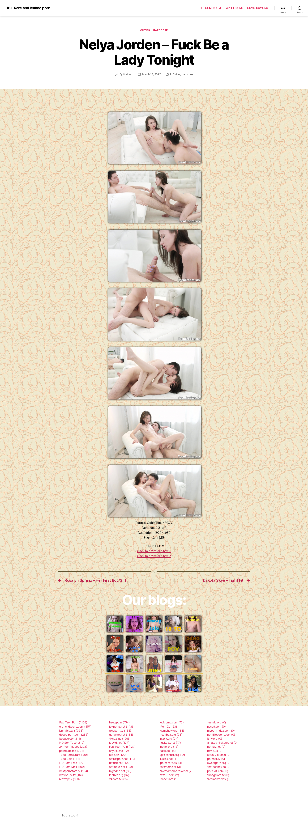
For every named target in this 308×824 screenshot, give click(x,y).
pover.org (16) (169, 746)
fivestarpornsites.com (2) (176, 771)
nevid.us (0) (214, 750)
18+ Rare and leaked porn (28, 8)
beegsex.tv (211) (70, 738)
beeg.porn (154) (119, 722)
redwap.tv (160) (69, 779)
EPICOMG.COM (211, 8)
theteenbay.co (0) (218, 767)
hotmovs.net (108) (121, 767)
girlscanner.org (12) (172, 754)
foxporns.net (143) (121, 726)
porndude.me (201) (71, 750)
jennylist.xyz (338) (71, 730)
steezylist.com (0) (218, 754)
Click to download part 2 (154, 556)
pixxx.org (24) (169, 738)
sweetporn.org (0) (218, 763)
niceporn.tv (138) (120, 730)
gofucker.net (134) (121, 734)
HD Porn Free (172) (71, 763)
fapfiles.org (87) (119, 775)
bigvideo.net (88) (120, 771)
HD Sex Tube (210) (71, 742)
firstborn (128, 74)
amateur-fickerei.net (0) (222, 742)
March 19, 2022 (151, 74)
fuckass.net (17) (170, 742)
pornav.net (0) (216, 746)
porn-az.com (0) (217, 771)
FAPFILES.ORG (234, 8)
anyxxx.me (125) (120, 750)
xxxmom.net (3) (170, 767)
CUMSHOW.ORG (257, 8)
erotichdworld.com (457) (75, 726)
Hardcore (160, 30)
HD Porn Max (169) (72, 767)
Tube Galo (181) (69, 758)
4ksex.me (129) (119, 738)
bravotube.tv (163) (71, 775)
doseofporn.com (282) (73, 734)
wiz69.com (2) (169, 775)
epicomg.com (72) (172, 722)
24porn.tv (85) (118, 779)
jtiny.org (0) (214, 738)
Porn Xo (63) (168, 726)
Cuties (145, 30)
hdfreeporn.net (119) (122, 758)
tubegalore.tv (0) (218, 775)
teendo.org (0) (216, 722)
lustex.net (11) (169, 758)
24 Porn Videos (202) (73, 746)
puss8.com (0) (216, 726)
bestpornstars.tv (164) (73, 771)
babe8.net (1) (169, 779)
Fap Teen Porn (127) (122, 746)
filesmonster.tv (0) (219, 779)
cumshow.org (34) (172, 730)
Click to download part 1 (154, 551)
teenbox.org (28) (171, 734)
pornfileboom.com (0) (221, 734)
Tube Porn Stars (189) (73, 754)
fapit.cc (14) (168, 750)
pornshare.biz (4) (171, 763)
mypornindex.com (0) (221, 730)
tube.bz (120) (118, 754)
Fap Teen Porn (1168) (73, 722)
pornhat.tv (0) (216, 758)
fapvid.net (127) (119, 742)
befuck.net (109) (119, 763)
